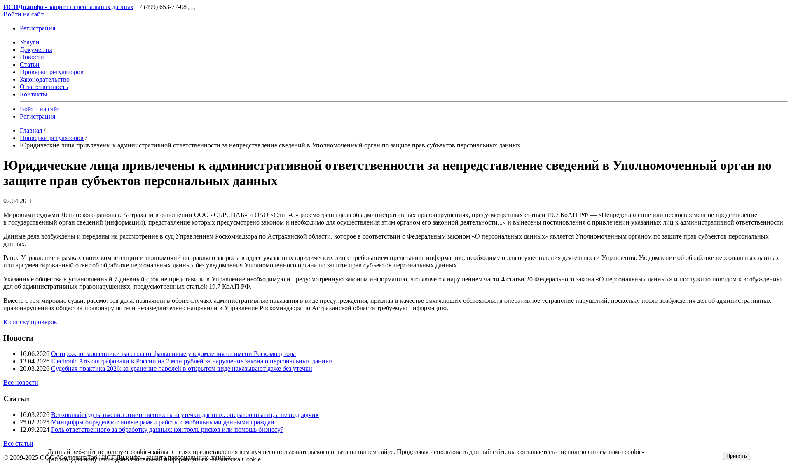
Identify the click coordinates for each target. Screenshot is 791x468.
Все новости (20, 382)
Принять (736, 456)
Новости (32, 57)
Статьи (30, 64)
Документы (36, 49)
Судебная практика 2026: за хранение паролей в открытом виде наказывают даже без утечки (181, 368)
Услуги (30, 42)
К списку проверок (30, 321)
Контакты (33, 94)
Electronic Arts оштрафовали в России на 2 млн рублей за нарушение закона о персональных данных (192, 361)
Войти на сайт (23, 14)
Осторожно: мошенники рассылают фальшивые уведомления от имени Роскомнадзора (173, 353)
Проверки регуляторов (52, 71)
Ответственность (44, 86)
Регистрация (37, 28)
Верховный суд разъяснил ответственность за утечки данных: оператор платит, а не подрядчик (185, 414)
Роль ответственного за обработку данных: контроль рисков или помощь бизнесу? (167, 429)
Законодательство (45, 79)
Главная (31, 130)
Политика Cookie (236, 459)
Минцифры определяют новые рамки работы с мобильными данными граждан (162, 422)
